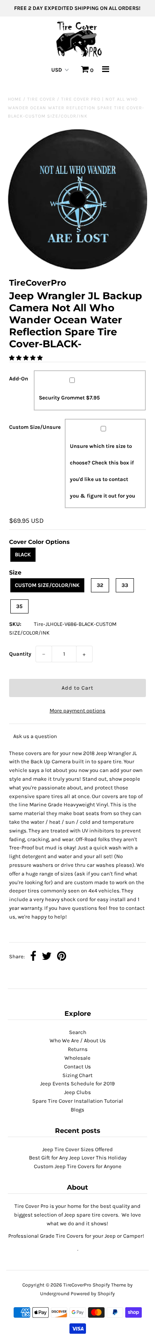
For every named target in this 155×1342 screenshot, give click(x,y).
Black (23, 554)
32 (100, 585)
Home (14, 99)
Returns (78, 1049)
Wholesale (77, 1058)
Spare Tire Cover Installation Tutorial (77, 1101)
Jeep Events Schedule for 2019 (77, 1083)
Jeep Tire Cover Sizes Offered (77, 1149)
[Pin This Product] (61, 957)
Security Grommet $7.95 (69, 397)
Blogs (77, 1109)
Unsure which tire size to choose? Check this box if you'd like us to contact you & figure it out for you (102, 471)
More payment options (77, 710)
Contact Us (77, 1066)
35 (19, 606)
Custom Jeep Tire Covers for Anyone (78, 1166)
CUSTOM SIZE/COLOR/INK (47, 585)
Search (77, 1032)
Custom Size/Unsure (35, 427)
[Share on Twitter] (47, 957)
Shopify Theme (109, 1285)
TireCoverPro (78, 1285)
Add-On (18, 378)
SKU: (15, 624)
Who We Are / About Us (78, 1040)
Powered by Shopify (93, 1293)
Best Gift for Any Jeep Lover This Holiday (77, 1157)
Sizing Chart (77, 1075)
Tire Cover (41, 99)
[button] (26, 358)
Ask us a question (35, 736)
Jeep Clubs (77, 1092)
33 (125, 585)
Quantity (20, 654)
